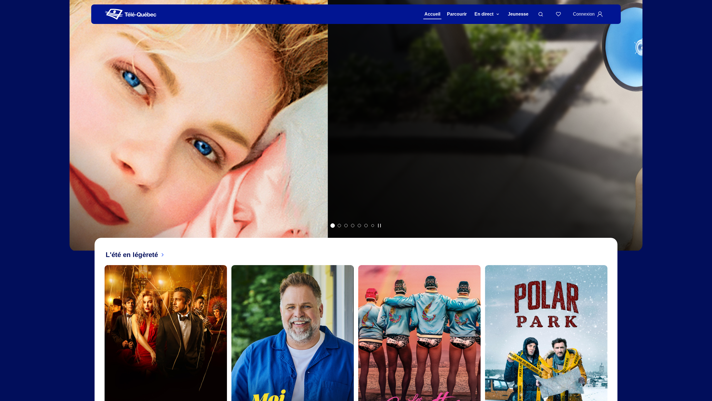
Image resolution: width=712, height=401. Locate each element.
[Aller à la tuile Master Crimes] (366, 225)
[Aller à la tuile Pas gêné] (339, 225)
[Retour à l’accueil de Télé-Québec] (130, 14)
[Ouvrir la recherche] (540, 14)
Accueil (432, 14)
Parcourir (457, 14)
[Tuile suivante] (611, 365)
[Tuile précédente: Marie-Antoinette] (78, 132)
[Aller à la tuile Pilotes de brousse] (346, 225)
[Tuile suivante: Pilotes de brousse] (634, 132)
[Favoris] (558, 14)
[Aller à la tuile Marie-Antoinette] (332, 225)
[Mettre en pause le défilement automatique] (379, 225)
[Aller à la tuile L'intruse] (359, 225)
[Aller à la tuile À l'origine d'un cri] (352, 225)
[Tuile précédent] (100, 365)
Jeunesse (518, 14)
